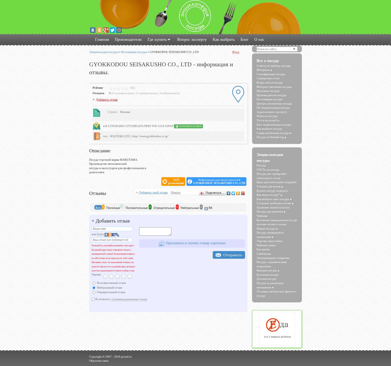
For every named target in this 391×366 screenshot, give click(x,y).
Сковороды (264, 253)
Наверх (176, 192)
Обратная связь (99, 360)
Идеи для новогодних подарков (276, 182)
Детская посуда (266, 278)
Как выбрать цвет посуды (273, 199)
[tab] (98, 207)
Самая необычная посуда (273, 133)
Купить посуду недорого (272, 190)
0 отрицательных (147, 93)
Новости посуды (267, 116)
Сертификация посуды (271, 74)
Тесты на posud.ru (268, 120)
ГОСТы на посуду (268, 169)
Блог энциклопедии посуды (274, 124)
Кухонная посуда (268, 274)
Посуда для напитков (270, 211)
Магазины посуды (268, 91)
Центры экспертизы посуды (274, 103)
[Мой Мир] (119, 30)
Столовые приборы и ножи (274, 203)
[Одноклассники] (99, 30)
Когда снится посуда (270, 82)
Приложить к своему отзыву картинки (195, 243)
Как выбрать (224, 39)
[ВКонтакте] (92, 30)
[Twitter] (112, 30)
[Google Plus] (106, 30)
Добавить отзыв (107, 99)
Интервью (263, 70)
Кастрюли (263, 249)
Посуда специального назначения (270, 235)
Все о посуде (268, 60)
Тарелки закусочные (270, 241)
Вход (235, 52)
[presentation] (98, 207)
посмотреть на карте (190, 126)
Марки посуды (266, 228)
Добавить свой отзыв (153, 192)
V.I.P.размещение (176, 181)
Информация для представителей (219, 181)
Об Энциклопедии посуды (273, 107)
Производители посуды (271, 95)
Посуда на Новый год (270, 137)
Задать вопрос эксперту (272, 112)
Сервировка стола (268, 78)
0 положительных (123, 93)
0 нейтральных (169, 93)
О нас (259, 39)
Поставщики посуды (270, 99)
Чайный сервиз (266, 245)
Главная (102, 39)
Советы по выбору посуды (274, 65)
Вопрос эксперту (192, 39)
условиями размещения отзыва (129, 299)
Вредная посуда (267, 270)
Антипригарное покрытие (273, 258)
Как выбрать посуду (269, 128)
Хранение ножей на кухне (273, 207)
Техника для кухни (269, 186)
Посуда (261, 165)
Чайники (262, 216)
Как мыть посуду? (268, 194)
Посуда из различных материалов (270, 285)
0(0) (132, 87)
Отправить (232, 255)
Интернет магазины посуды (274, 87)
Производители (128, 39)
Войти (100, 234)
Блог (244, 39)
